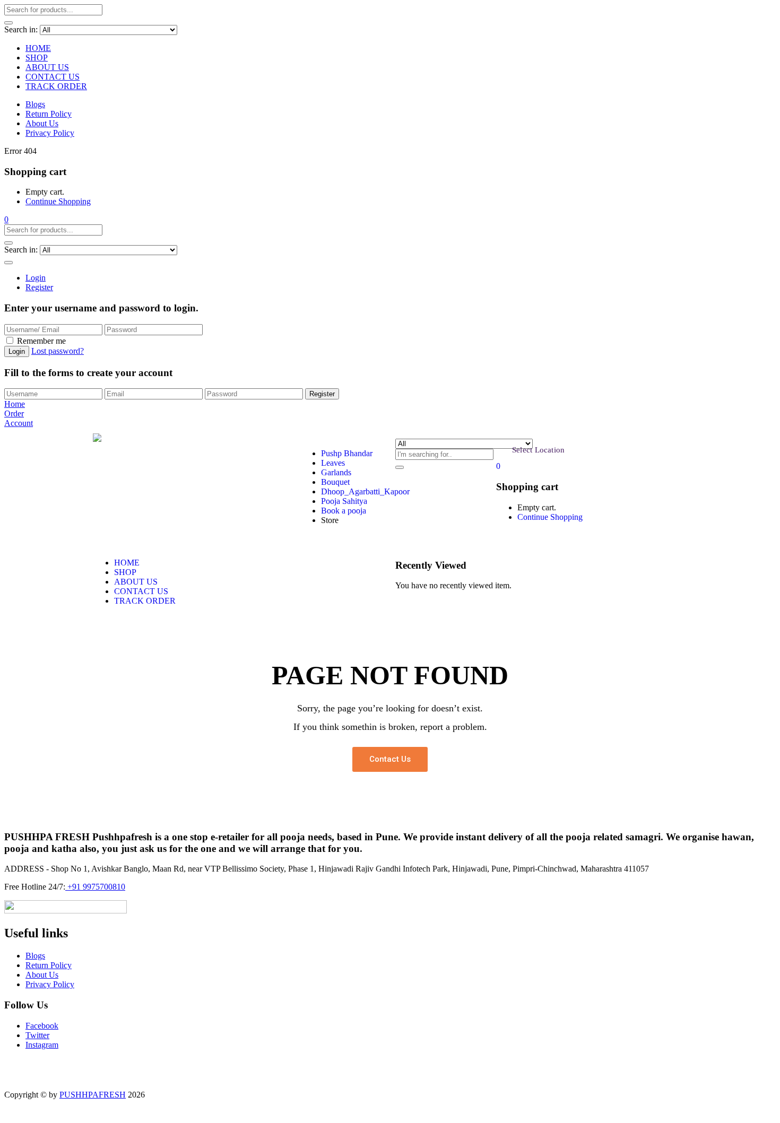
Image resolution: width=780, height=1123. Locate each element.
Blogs (35, 104)
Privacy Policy (49, 132)
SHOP (36, 57)
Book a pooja (343, 510)
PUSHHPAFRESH (92, 1094)
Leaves (333, 462)
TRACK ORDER (56, 86)
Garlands (336, 472)
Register (39, 287)
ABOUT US (47, 67)
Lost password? (57, 350)
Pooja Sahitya (344, 501)
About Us (41, 123)
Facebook (41, 1025)
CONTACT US (52, 76)
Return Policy (48, 113)
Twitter (37, 1035)
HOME (38, 48)
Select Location (538, 450)
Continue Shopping (58, 201)
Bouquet (335, 481)
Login (35, 277)
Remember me (41, 340)
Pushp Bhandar (346, 453)
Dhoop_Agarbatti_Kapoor (365, 491)
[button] (6, 219)
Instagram (41, 1044)
